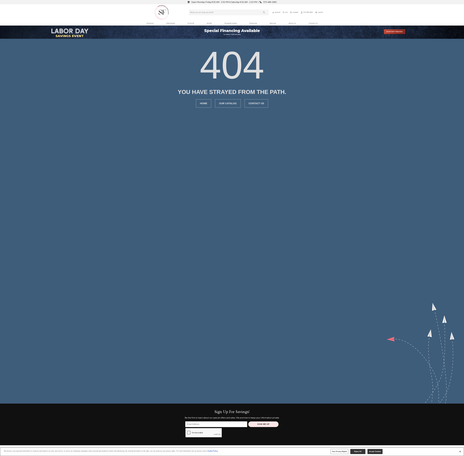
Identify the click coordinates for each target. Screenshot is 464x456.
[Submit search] (264, 12)
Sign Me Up (263, 424)
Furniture (150, 23)
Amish (209, 23)
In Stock (191, 23)
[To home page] (161, 12)
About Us (292, 23)
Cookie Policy (212, 451)
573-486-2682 (270, 2)
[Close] (460, 451)
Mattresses (170, 23)
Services (273, 23)
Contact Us (313, 23)
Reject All (357, 451)
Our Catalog (228, 103)
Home (203, 103)
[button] (273, 12)
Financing (253, 23)
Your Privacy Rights (339, 451)
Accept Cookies (375, 451)
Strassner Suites (230, 23)
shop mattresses (394, 31)
